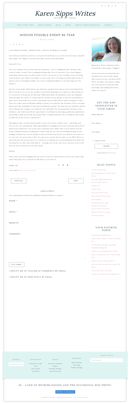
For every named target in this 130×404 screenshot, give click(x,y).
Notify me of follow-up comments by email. (38, 271)
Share (10, 44)
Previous (19, 181)
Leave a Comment (48, 39)
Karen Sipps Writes (65, 13)
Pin (16, 44)
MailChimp (111, 153)
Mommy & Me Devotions (101, 212)
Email (13, 212)
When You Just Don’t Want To (103, 261)
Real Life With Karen (100, 193)
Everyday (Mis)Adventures (102, 179)
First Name (96, 123)
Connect (108, 25)
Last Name (96, 132)
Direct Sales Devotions (27, 170)
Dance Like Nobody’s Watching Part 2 (106, 274)
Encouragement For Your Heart (104, 173)
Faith (94, 176)
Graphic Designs (77, 367)
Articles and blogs (99, 170)
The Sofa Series (98, 215)
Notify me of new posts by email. (32, 277)
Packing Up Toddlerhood (101, 235)
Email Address (97, 114)
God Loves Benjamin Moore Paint (105, 251)
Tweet (13, 44)
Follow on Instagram (66, 392)
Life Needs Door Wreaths (102, 271)
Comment (15, 234)
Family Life (96, 186)
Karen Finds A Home (99, 182)
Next (76, 181)
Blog (58, 25)
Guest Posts (96, 189)
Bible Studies (44, 25)
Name (13, 201)
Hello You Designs (81, 397)
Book (68, 25)
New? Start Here (25, 25)
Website (14, 223)
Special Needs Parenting (87, 25)
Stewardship (96, 199)
